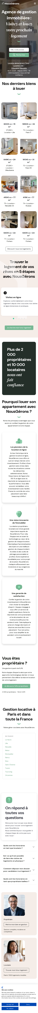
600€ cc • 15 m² (9, 125)
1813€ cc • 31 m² (28, 161)
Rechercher (20, 55)
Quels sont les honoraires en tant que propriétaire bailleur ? (16, 880)
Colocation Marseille (19, 68)
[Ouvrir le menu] (35, 3)
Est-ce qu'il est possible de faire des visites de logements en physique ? (13, 858)
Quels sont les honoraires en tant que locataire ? (14, 846)
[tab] (13, 318)
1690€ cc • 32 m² (28, 125)
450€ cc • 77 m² (10, 198)
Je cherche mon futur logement (19, 328)
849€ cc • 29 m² (9, 161)
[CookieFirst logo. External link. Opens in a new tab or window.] (2, 987)
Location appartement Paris (18, 63)
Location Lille (18, 66)
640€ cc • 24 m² (28, 234)
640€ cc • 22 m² (10, 234)
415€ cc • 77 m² (28, 198)
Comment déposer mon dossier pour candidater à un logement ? (17, 870)
